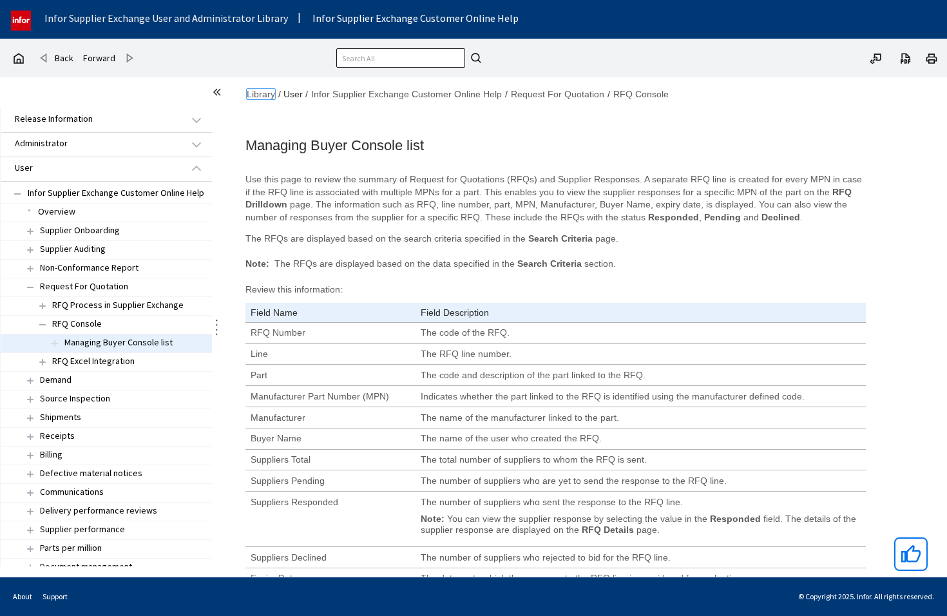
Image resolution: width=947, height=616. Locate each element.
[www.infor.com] (21, 19)
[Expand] (30, 231)
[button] (91, 119)
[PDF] (906, 57)
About (22, 596)
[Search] (474, 58)
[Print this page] (931, 57)
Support (55, 596)
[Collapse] (30, 287)
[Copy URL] (876, 57)
